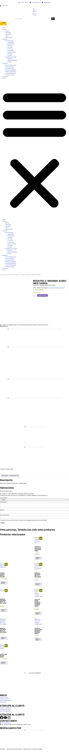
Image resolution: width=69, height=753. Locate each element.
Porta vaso (10, 49)
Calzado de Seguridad (10, 70)
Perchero (10, 47)
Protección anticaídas (10, 73)
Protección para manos (10, 65)
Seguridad (5, 63)
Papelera (10, 45)
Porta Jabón (11, 50)
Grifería (4, 29)
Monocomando (8, 37)
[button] (34, 149)
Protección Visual (9, 66)
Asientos (10, 58)
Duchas (10, 62)
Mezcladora (8, 34)
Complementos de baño (11, 57)
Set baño (10, 53)
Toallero (10, 55)
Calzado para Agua (9, 75)
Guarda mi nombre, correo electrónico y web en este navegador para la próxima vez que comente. (24, 520)
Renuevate (5, 76)
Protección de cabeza (10, 71)
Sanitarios (5, 39)
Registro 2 (17, 274)
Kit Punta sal (11, 44)
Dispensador (11, 42)
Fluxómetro (8, 32)
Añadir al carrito (42, 295)
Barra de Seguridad (12, 60)
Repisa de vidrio (11, 52)
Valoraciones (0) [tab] (14, 475)
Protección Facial (9, 68)
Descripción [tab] (5, 475)
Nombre (2, 509)
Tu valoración (3, 502)
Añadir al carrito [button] (38, 558)
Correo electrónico (5, 515)
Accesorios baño (9, 40)
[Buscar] (53, 18)
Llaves (6, 36)
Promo (4, 78)
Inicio (4, 27)
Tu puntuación (3, 497)
